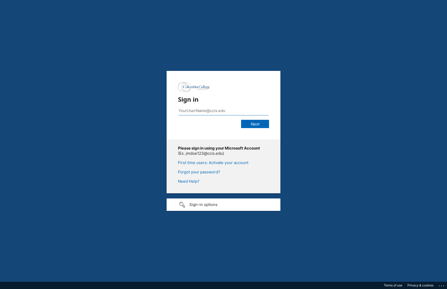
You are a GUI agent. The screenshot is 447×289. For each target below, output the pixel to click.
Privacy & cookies (420, 285)
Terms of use (393, 285)
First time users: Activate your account (213, 162)
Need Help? (188, 181)
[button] (223, 204)
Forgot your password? (199, 171)
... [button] (442, 284)
